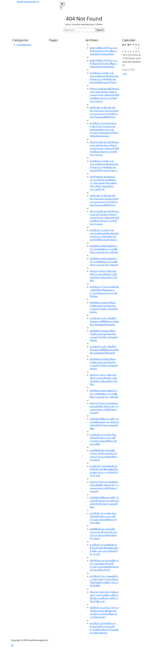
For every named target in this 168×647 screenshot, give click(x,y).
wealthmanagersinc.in (28, 1)
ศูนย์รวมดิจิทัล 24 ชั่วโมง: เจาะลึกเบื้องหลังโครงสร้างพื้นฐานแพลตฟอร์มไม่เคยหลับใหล (104, 51)
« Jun (124, 73)
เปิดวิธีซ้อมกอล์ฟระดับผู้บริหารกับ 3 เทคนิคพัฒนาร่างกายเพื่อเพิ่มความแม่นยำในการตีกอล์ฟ (104, 249)
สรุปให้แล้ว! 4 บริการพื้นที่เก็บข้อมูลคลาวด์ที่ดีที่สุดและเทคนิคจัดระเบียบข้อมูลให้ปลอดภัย (104, 321)
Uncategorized (24, 44)
